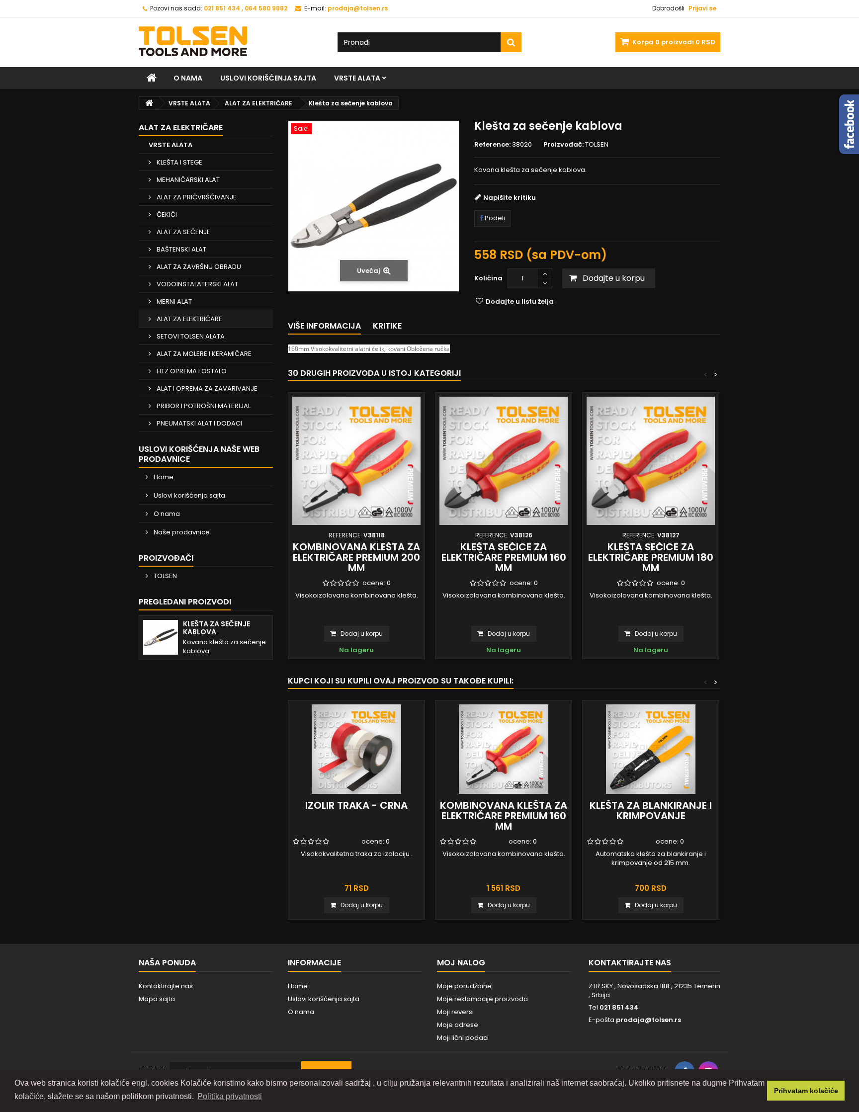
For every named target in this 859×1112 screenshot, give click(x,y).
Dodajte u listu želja (519, 301)
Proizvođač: (563, 144)
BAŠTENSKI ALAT (180, 249)
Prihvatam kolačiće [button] (806, 1091)
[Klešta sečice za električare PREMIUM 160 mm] (503, 461)
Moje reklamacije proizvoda (482, 999)
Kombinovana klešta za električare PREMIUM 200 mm (356, 557)
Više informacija (324, 326)
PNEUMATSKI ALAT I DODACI (198, 423)
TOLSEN (164, 576)
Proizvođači (166, 558)
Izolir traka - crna (356, 805)
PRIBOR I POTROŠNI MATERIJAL (203, 406)
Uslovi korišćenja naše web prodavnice (199, 454)
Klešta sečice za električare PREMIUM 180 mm (650, 557)
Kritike (387, 326)
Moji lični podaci (463, 1037)
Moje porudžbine (464, 986)
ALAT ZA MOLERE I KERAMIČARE (203, 353)
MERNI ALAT (173, 301)
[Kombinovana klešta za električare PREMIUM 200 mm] (356, 461)
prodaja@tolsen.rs (648, 1020)
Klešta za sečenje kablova (216, 628)
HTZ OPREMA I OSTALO (191, 371)
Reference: (492, 144)
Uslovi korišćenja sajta (268, 78)
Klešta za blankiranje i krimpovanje (651, 810)
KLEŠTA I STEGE (178, 162)
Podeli (494, 218)
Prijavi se (702, 8)
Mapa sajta (157, 999)
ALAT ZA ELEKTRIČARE (188, 319)
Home (162, 477)
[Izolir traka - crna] (356, 749)
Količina (488, 278)
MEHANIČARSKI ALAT (187, 179)
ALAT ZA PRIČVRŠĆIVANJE (196, 197)
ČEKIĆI (166, 214)
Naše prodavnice (181, 532)
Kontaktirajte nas (166, 986)
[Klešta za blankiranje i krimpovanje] (651, 749)
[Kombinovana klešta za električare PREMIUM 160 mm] (503, 749)
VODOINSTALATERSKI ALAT (196, 284)
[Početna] (152, 78)
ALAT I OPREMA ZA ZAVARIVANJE (206, 388)
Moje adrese (457, 1024)
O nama (187, 78)
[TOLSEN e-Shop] (231, 41)
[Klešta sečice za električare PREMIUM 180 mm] (651, 461)
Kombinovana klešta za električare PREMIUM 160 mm (503, 815)
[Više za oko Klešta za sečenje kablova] (160, 637)
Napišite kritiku (509, 197)
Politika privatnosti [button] (229, 1096)
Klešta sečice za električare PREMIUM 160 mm (503, 557)
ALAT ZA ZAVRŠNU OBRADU (198, 266)
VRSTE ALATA (357, 78)
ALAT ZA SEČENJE (182, 232)
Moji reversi (455, 1012)
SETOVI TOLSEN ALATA (190, 336)
